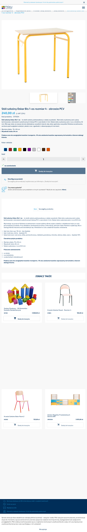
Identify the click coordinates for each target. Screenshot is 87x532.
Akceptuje (43, 529)
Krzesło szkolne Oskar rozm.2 (14, 416)
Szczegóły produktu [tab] (46, 209)
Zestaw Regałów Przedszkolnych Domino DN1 (58, 415)
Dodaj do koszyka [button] (22, 318)
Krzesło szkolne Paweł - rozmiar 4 (59, 310)
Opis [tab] (35, 209)
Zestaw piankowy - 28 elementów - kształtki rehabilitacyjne (16, 309)
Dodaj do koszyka (43, 170)
